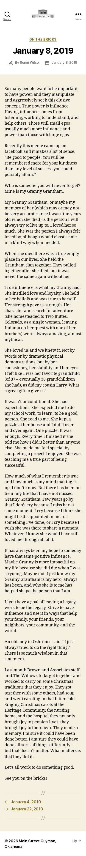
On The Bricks (43, 39)
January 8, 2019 (64, 62)
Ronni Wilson (30, 62)
